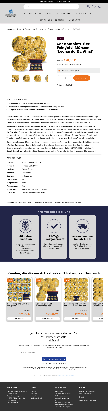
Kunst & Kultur (23, 29)
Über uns (34, 394)
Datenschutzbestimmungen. (66, 375)
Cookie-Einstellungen (62, 407)
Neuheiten (30, 14)
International (64, 14)
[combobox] (49, 6)
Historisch (45, 20)
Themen (60, 20)
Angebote (74, 20)
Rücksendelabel (36, 398)
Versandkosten (76, 64)
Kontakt (33, 391)
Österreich (46, 14)
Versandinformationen (62, 398)
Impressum (59, 391)
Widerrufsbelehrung (62, 396)
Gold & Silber (85, 14)
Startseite (11, 29)
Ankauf (33, 396)
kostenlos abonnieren (54, 359)
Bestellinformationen (62, 402)
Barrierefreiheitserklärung (64, 404)
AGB (56, 400)
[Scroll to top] (103, 409)
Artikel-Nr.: (61, 85)
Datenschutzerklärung (62, 394)
